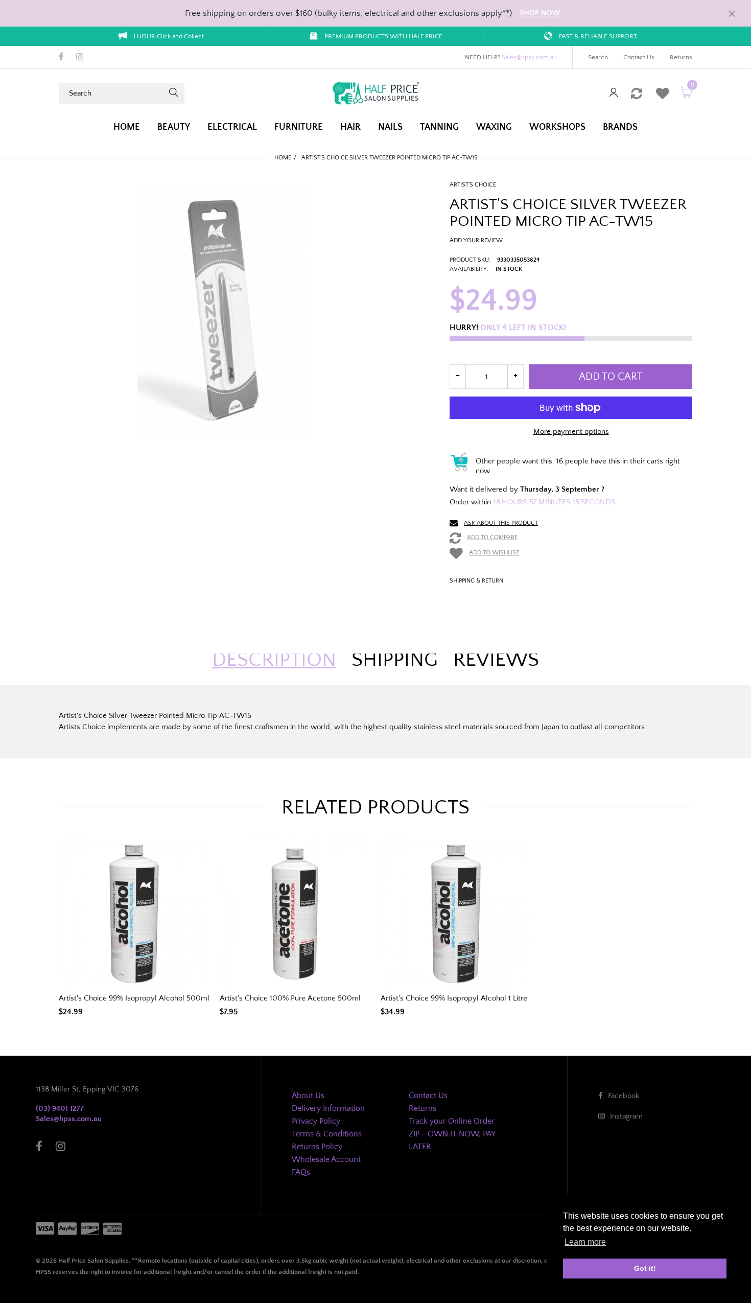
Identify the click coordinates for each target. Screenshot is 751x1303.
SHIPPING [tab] (394, 660)
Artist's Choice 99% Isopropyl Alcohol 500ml (134, 998)
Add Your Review (476, 240)
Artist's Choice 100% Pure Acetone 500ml (290, 998)
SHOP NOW (540, 13)
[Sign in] (613, 93)
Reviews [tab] (496, 660)
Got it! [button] (645, 1268)
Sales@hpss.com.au (529, 57)
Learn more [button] (585, 1242)
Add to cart (611, 376)
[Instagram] (80, 57)
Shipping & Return (476, 580)
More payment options (571, 431)
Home (282, 157)
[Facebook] (61, 57)
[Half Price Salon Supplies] (375, 92)
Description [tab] (274, 660)
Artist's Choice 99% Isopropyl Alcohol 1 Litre (454, 998)
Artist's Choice (473, 184)
